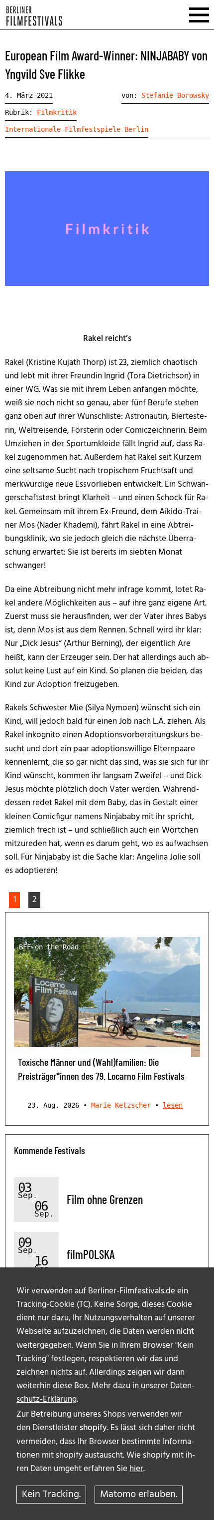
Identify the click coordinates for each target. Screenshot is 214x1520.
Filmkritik (57, 112)
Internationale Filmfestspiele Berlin (76, 129)
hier (136, 1469)
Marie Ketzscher (121, 1105)
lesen (173, 1105)
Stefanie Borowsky (175, 95)
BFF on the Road (49, 947)
